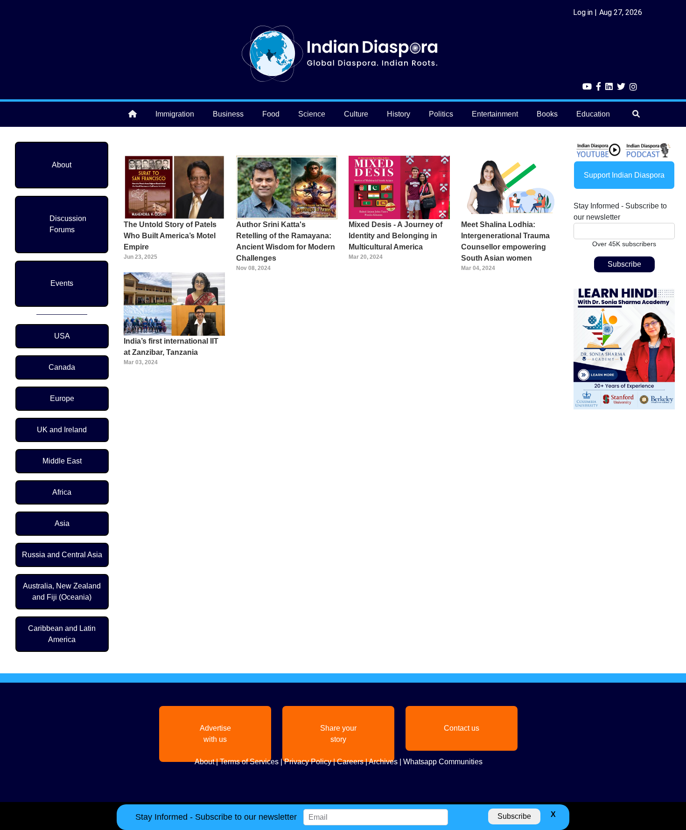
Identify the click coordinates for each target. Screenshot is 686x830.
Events (61, 283)
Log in (583, 12)
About (61, 165)
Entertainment (495, 114)
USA (62, 336)
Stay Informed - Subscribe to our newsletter (620, 211)
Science (311, 114)
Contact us (461, 728)
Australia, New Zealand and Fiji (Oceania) (62, 591)
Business (228, 114)
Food (271, 114)
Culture (356, 114)
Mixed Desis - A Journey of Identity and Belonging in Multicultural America (395, 236)
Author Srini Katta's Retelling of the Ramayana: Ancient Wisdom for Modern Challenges (285, 241)
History (398, 114)
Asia (62, 523)
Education (593, 114)
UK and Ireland (62, 430)
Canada (62, 367)
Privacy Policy (307, 762)
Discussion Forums (67, 224)
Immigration (174, 114)
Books (547, 114)
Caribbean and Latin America (62, 633)
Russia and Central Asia (62, 555)
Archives (383, 762)
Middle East (62, 461)
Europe (62, 398)
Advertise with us (215, 733)
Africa (61, 492)
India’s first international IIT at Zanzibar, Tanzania (171, 346)
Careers (350, 762)
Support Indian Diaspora (624, 175)
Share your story (338, 733)
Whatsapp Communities (443, 762)
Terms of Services (249, 762)
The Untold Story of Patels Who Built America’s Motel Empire (170, 236)
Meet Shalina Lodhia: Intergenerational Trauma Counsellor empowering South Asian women (505, 241)
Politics (441, 114)
